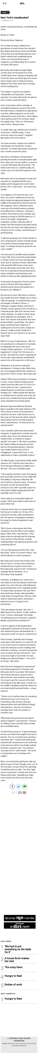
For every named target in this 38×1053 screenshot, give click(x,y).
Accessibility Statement (19, 1046)
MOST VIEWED (6, 941)
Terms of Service (20, 1043)
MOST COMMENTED (8, 994)
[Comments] (24, 786)
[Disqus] (19, 825)
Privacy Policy (31, 1043)
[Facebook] (12, 786)
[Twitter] (18, 786)
